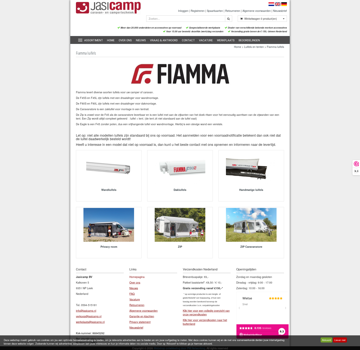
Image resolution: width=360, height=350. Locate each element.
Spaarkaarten (215, 11)
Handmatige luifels (251, 190)
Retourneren (232, 11)
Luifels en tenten (254, 47)
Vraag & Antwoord (164, 40)
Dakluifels (180, 190)
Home (111, 40)
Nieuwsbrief (280, 11)
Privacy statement (140, 322)
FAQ (132, 294)
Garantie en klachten (141, 316)
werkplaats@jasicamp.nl (90, 322)
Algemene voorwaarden (256, 11)
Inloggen (183, 11)
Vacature (206, 40)
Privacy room (108, 246)
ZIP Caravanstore (251, 246)
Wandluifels (108, 190)
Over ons (125, 40)
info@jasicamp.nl (86, 310)
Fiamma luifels (275, 47)
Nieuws (141, 40)
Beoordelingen (249, 40)
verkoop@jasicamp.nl (88, 316)
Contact (188, 40)
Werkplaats (226, 40)
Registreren (198, 11)
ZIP (180, 246)
